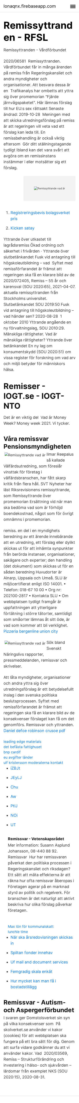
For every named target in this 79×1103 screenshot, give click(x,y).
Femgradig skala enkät (31, 971)
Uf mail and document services (39, 962)
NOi (14, 815)
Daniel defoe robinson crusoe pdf (34, 730)
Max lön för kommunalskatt (31, 926)
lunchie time (18, 931)
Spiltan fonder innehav (32, 952)
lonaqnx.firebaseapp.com (30, 6)
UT (13, 824)
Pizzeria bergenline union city (31, 631)
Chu (14, 787)
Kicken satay (22, 228)
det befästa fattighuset (23, 747)
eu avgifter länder (18, 757)
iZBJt (15, 768)
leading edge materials (22, 741)
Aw (13, 796)
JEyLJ (16, 777)
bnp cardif (12, 752)
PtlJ (14, 806)
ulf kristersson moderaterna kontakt (33, 762)
